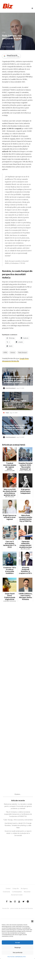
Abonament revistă (16, 895)
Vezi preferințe (17, 952)
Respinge (18, 947)
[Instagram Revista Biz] (15, 901)
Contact (8, 888)
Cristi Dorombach (11, 388)
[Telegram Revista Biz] (28, 901)
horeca (12, 352)
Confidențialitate (17, 892)
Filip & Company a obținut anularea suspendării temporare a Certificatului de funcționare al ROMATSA (16, 404)
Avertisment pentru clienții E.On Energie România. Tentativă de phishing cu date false (17, 428)
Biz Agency (24, 888)
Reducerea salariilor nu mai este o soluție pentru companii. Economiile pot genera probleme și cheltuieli (17, 379)
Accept (17, 942)
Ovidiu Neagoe (6, 47)
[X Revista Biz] (11, 901)
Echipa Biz (16, 888)
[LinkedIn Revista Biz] (23, 901)
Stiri (3, 32)
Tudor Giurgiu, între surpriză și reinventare (18, 820)
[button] (32, 921)
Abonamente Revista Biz (10, 361)
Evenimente (6, 892)
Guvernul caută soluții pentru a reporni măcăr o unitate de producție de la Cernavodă (18, 833)
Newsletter (27, 892)
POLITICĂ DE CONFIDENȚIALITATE (17, 956)
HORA (5, 352)
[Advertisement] (17, 676)
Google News (24, 358)
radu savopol (22, 352)
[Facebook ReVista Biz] (6, 901)
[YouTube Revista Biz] (19, 901)
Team (7, 412)
